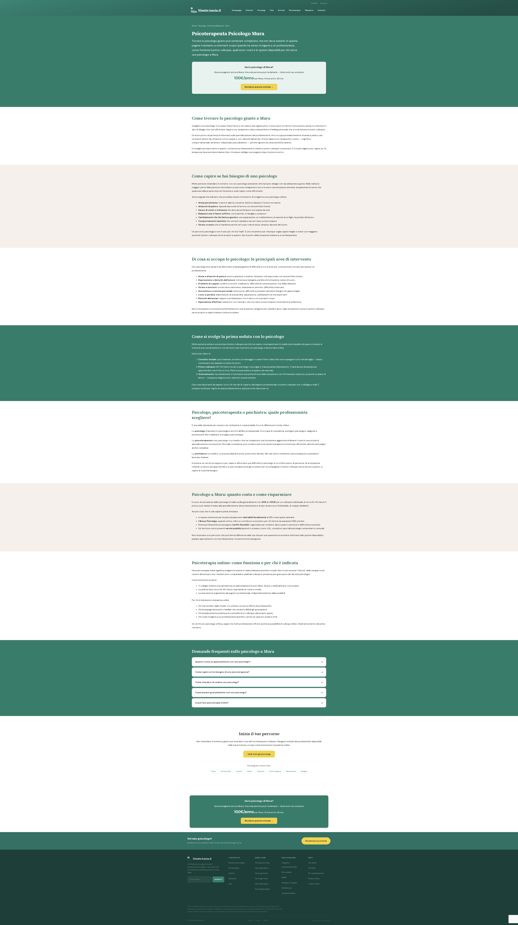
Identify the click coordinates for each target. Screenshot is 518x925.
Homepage (236, 10)
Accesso (323, 3)
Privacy (250, 920)
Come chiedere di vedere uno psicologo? (217, 682)
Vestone (260, 771)
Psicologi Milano (262, 868)
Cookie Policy (314, 884)
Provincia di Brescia (215, 26)
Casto (213, 771)
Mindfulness (287, 888)
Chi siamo (312, 863)
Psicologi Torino (261, 878)
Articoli (281, 10)
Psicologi (261, 10)
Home (194, 26)
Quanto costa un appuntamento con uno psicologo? (223, 661)
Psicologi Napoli (261, 884)
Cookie (258, 920)
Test (272, 10)
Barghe (304, 771)
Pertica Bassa (275, 771)
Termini (266, 920)
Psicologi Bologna (262, 889)
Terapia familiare (289, 893)
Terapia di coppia (289, 883)
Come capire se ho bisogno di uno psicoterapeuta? (222, 672)
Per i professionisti (316, 873)
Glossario (309, 10)
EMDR (284, 877)
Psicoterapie (295, 10)
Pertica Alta (226, 771)
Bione (249, 771)
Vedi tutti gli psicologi (259, 754)
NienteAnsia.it (209, 10)
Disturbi (249, 10)
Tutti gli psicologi (262, 863)
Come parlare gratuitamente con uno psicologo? (221, 692)
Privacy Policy (314, 878)
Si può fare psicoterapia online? (212, 702)
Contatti (314, 3)
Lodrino (239, 771)
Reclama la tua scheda (316, 841)
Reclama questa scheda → (259, 86)
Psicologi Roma (261, 873)
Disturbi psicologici (237, 863)
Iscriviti (218, 879)
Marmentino (291, 771)
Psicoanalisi (287, 872)
